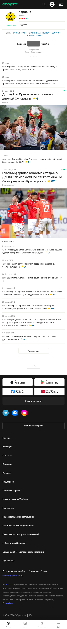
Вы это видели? (8, 185)
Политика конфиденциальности (18, 525)
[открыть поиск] (44, 4)
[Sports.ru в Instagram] (25, 413)
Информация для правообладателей (20, 534)
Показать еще (33, 351)
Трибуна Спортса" (11, 490)
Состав (16, 33)
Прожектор (8, 508)
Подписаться (10, 25)
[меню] (61, 4)
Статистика (34, 33)
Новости (55, 33)
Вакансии (7, 464)
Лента (8, 33)
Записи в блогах (33, 35)
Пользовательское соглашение (18, 516)
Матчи (24, 33)
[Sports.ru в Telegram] (6, 413)
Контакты (7, 455)
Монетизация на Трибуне (15, 499)
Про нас (6, 437)
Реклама (6, 473)
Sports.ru (9, 584)
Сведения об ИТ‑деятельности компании (23, 551)
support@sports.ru (11, 575)
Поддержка (8, 481)
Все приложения (33, 401)
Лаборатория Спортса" (13, 543)
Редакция (7, 446)
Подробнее (7, 603)
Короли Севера (8, 102)
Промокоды (8, 560)
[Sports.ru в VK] (15, 413)
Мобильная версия (33, 425)
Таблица (45, 33)
